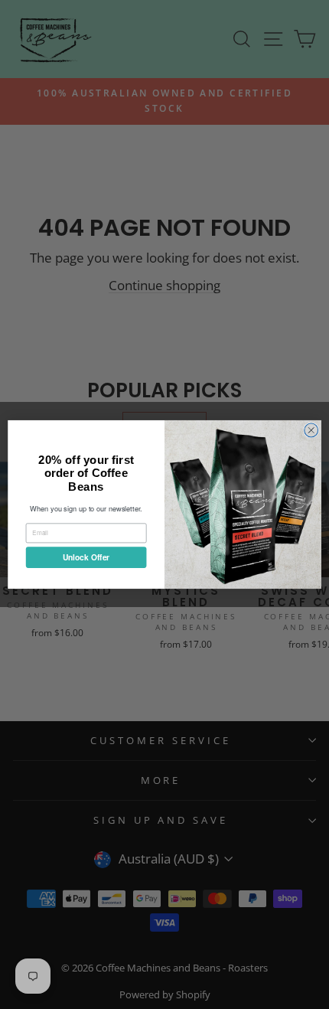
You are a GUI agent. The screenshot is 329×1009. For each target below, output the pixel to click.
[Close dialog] (311, 430)
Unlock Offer (86, 557)
